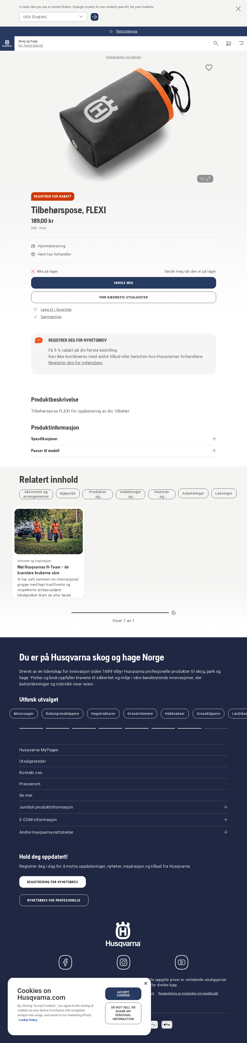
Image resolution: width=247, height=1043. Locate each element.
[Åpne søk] (216, 43)
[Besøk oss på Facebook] (65, 962)
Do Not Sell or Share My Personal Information (123, 1013)
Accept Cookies (123, 993)
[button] (209, 68)
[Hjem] (7, 43)
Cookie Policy (28, 1020)
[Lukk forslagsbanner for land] (238, 9)
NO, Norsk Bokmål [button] (30, 45)
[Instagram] (123, 962)
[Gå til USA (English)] (94, 17)
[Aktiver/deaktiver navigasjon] (241, 43)
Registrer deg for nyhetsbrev (75, 362)
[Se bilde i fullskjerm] (123, 122)
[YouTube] (181, 962)
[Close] (146, 983)
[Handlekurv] (228, 43)
